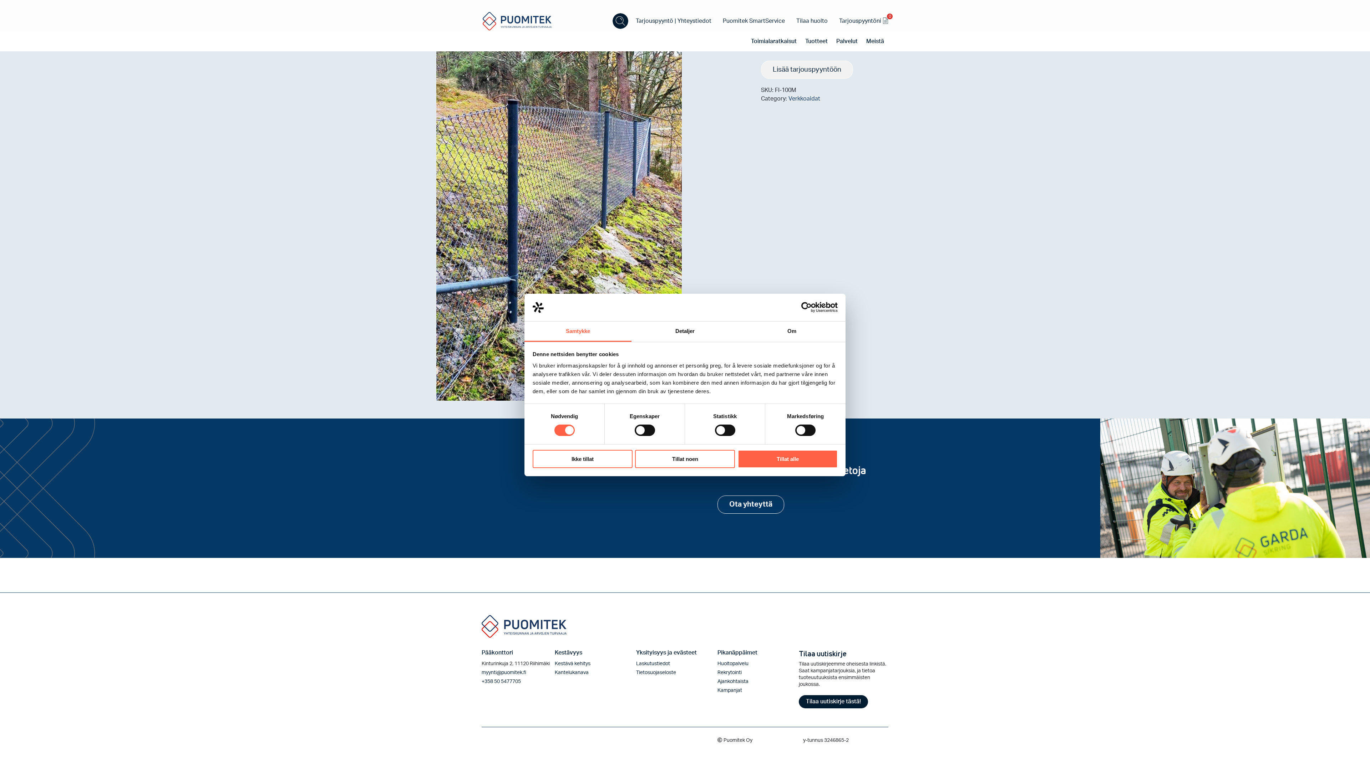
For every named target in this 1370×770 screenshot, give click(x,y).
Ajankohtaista (733, 681)
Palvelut (847, 41)
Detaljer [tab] (685, 331)
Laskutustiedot (653, 663)
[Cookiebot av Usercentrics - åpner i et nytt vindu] (806, 307)
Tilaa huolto (812, 21)
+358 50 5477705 (501, 681)
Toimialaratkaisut (774, 41)
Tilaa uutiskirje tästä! (833, 701)
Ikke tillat (583, 459)
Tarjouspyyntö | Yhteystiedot (673, 21)
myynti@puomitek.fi (504, 672)
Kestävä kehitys (572, 663)
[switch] (645, 430)
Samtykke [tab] (578, 331)
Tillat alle (788, 459)
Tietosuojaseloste (656, 672)
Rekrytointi (729, 672)
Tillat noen (685, 459)
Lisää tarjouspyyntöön (807, 69)
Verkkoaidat (804, 99)
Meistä (875, 41)
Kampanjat (729, 690)
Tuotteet (816, 41)
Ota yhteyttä (750, 504)
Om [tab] (791, 331)
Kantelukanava (572, 672)
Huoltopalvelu (733, 663)
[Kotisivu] (517, 21)
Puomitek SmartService (754, 21)
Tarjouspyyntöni (863, 19)
